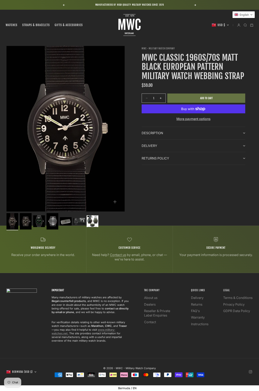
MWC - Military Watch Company (158, 48)
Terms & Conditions (238, 298)
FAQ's (195, 311)
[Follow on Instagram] (250, 372)
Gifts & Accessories (69, 25)
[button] (243, 14)
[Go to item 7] (92, 221)
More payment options (193, 119)
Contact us (118, 255)
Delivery (197, 298)
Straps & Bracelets (36, 25)
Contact (150, 322)
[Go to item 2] (26, 221)
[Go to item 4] (52, 221)
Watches (11, 25)
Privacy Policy (234, 304)
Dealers (150, 304)
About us (150, 298)
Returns (196, 304)
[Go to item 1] (12, 221)
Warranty (198, 317)
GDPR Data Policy (236, 311)
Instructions (199, 324)
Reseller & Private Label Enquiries (157, 313)
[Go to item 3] (39, 221)
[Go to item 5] (66, 221)
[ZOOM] (115, 202)
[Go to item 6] (79, 221)
